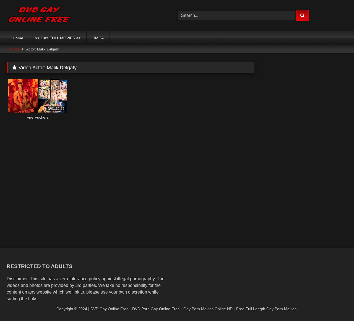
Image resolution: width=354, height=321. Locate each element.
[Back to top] (337, 304)
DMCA (98, 38)
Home (18, 38)
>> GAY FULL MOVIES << (57, 38)
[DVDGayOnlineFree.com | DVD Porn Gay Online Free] (39, 16)
